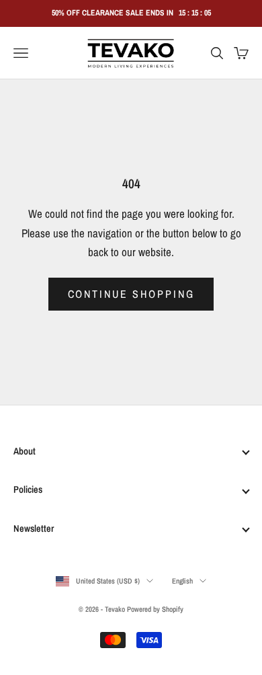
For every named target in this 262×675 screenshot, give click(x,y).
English (182, 581)
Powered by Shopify (155, 609)
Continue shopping (131, 293)
